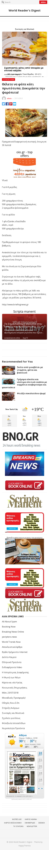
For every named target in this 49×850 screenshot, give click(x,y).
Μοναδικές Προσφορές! (13, 697)
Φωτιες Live (17, 819)
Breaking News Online (13, 631)
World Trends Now (11, 641)
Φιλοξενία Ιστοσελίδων (13, 723)
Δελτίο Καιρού (9, 657)
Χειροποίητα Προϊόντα (13, 728)
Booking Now (8, 626)
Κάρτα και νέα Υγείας (12, 682)
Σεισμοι (41, 823)
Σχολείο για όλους (11, 718)
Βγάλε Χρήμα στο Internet (14, 652)
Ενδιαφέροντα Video (12, 667)
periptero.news (9, 636)
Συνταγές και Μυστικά (13, 713)
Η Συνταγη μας (8, 79)
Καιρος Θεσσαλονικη (13, 823)
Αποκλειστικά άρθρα (12, 647)
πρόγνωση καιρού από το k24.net (21, 799)
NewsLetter (32, 826)
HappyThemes (24, 845)
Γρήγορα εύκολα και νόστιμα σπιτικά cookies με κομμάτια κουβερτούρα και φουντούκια (24, 383)
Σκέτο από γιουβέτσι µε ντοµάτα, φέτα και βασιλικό (30, 370)
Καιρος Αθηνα (31, 819)
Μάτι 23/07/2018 (10, 692)
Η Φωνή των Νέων (11, 677)
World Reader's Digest (25, 10)
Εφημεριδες (30, 823)
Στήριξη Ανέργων (10, 708)
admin (9, 98)
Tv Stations (18, 826)
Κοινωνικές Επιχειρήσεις (14, 687)
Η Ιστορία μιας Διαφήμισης (15, 672)
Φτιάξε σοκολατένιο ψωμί (31, 393)
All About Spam (9, 621)
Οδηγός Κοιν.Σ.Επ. (11, 702)
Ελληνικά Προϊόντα (11, 662)
